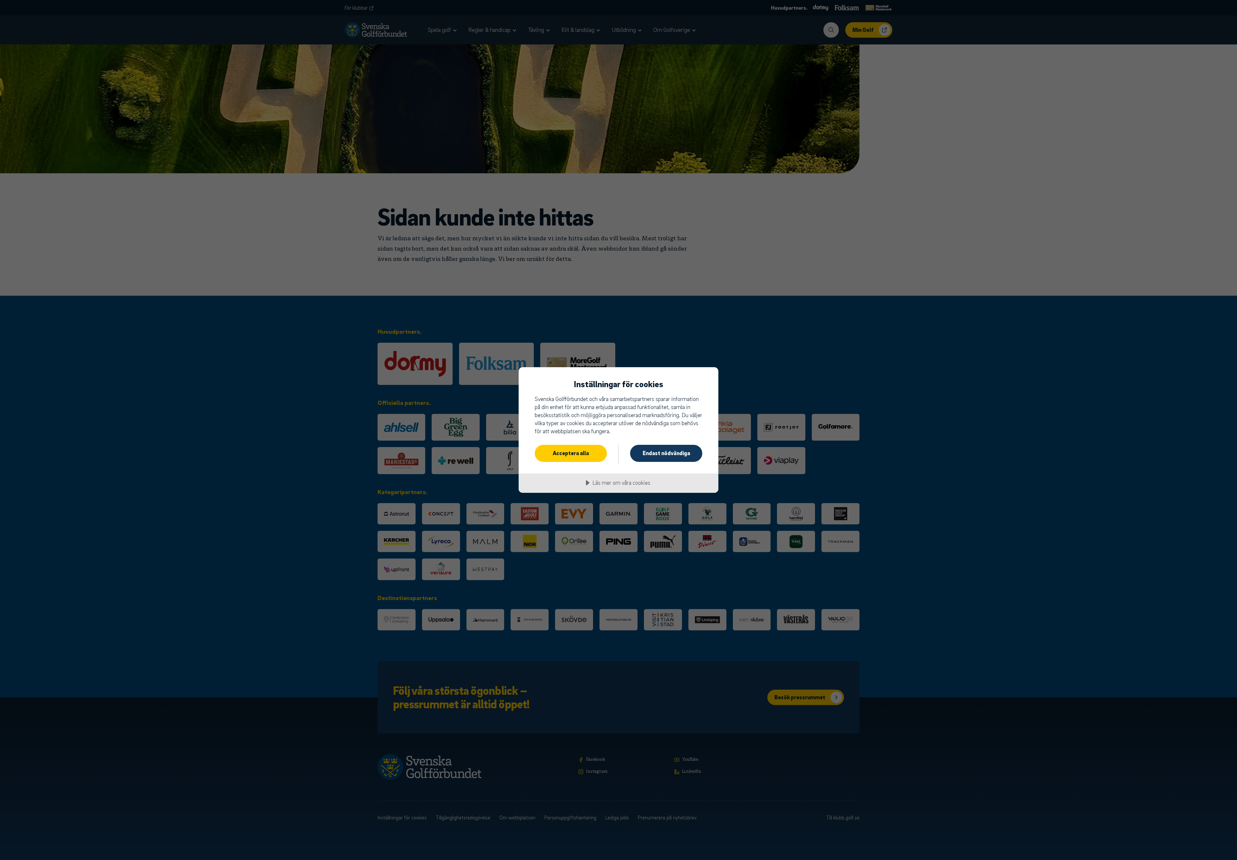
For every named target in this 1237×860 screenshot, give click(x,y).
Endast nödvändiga (666, 453)
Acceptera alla (571, 453)
